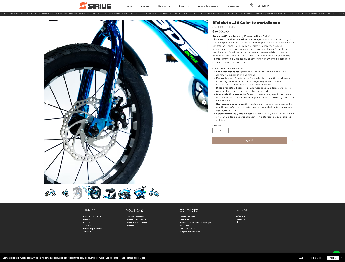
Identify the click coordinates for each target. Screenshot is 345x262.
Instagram (240, 216)
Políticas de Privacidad (136, 219)
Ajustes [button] (302, 257)
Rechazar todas (316, 257)
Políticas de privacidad (135, 257)
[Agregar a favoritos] (292, 140)
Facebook (240, 219)
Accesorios (88, 231)
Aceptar (333, 257)
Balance (86, 219)
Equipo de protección (92, 228)
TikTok (239, 222)
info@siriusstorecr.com (190, 231)
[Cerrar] (341, 258)
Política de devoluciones (136, 223)
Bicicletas (87, 225)
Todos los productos (92, 216)
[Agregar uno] (226, 130)
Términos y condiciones (136, 216)
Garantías (130, 225)
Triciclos (86, 222)
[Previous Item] (47, 102)
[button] (251, 5)
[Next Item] (204, 102)
